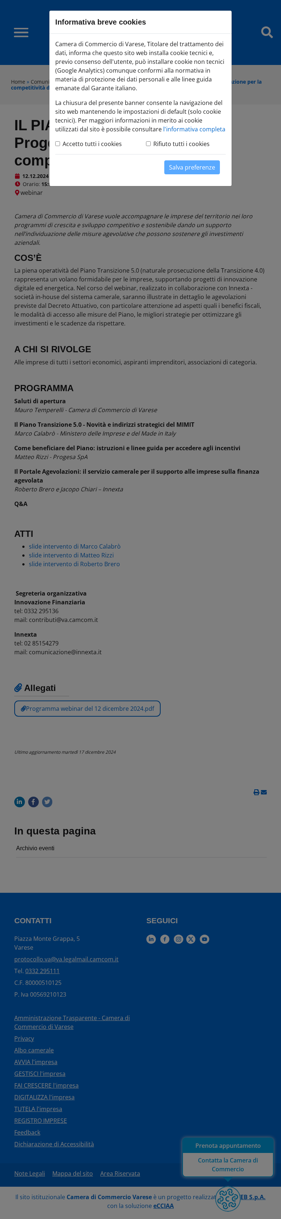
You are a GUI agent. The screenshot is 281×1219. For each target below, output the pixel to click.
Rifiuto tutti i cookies (181, 144)
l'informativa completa (194, 129)
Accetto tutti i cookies (92, 144)
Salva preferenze (192, 167)
